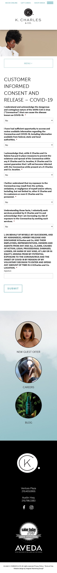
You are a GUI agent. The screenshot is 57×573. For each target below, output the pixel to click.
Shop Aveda (39, 3)
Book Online (11, 3)
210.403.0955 (28, 491)
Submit (13, 288)
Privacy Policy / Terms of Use (43, 566)
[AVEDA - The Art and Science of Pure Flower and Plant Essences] (28, 549)
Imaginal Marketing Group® (34, 568)
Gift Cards (26, 3)
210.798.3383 (28, 500)
